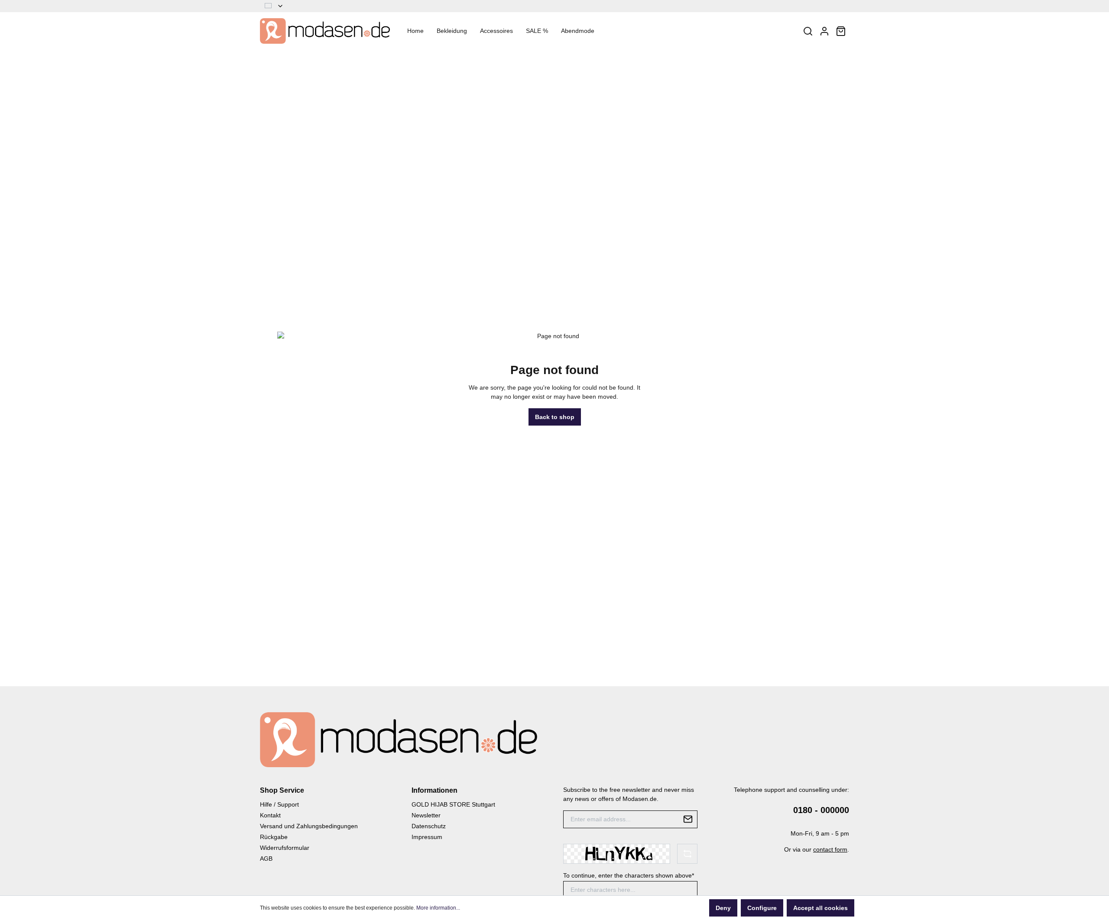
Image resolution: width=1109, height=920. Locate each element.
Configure (762, 907)
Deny (723, 907)
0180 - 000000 (821, 810)
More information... (438, 908)
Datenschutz (429, 826)
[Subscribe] (688, 819)
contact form (830, 849)
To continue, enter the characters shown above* (628, 875)
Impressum (427, 836)
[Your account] (824, 31)
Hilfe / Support (279, 804)
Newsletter (426, 815)
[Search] (808, 31)
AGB (266, 858)
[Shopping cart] (841, 31)
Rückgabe (274, 836)
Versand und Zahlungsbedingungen (309, 826)
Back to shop (554, 416)
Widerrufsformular (284, 847)
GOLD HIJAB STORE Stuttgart (453, 804)
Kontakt (270, 815)
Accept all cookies (820, 907)
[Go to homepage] (325, 31)
